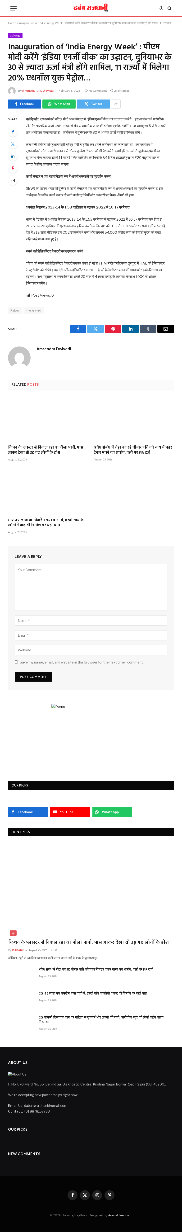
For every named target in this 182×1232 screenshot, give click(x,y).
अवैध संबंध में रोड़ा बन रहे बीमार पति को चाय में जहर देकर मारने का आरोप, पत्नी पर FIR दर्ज (133, 450)
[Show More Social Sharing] (116, 104)
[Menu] (13, 8)
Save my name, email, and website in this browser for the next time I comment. (82, 662)
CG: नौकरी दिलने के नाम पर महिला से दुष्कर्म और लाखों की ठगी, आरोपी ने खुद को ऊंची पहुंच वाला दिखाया (101, 1020)
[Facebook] (13, 132)
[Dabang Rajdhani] (91, 8)
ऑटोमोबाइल (15, 35)
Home (12, 23)
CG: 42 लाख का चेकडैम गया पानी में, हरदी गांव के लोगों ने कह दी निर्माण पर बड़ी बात (46, 523)
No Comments (98, 90)
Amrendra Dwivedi (38, 90)
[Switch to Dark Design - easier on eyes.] (161, 8)
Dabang (18, 950)
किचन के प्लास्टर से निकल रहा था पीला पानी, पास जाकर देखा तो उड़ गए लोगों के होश (45, 450)
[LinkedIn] (13, 156)
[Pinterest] (13, 168)
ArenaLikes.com (120, 1215)
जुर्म (13, 933)
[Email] (13, 180)
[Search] (169, 8)
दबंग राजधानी (33, 310)
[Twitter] (13, 144)
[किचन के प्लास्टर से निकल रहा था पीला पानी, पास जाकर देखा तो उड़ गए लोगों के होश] (48, 418)
